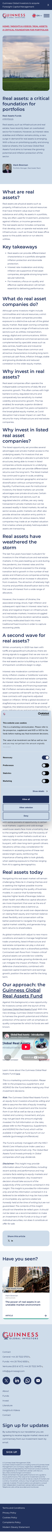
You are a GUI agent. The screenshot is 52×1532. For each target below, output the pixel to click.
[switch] (45, 765)
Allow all (26, 799)
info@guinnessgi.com (14, 1371)
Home (6, 26)
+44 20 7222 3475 (32, 1366)
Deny (26, 816)
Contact (7, 1352)
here (18, 1074)
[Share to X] (9, 1240)
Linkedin (17, 1380)
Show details (38, 791)
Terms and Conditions (14, 1508)
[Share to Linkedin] (12, 1240)
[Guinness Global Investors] (14, 15)
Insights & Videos (21, 26)
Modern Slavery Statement (16, 1527)
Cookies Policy (10, 1517)
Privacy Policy (9, 1513)
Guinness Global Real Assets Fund (23, 992)
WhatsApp (27, 1380)
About (6, 1391)
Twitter (6, 1380)
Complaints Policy (12, 1522)
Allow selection (26, 807)
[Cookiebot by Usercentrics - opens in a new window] (38, 714)
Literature (7, 1405)
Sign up (11, 1452)
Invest (6, 1400)
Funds (6, 1396)
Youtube (38, 1380)
